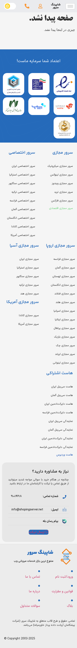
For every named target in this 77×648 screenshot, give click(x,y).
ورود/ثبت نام (64, 576)
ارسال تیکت (37, 532)
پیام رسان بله (50, 521)
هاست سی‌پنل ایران (62, 387)
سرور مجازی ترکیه (29, 285)
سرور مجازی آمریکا (28, 324)
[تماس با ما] (39, 571)
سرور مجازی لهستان (63, 276)
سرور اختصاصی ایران (23, 166)
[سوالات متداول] (39, 600)
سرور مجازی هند (29, 294)
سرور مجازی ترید (63, 192)
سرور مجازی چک (65, 346)
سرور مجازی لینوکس (61, 175)
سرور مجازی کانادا (29, 316)
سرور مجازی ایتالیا (65, 320)
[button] (40, 6)
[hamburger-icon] (70, 6)
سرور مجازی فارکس (62, 201)
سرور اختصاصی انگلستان (21, 218)
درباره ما (34, 591)
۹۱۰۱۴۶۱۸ (16, 496)
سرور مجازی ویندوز (62, 183)
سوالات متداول (30, 606)
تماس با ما (32, 576)
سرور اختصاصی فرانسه (22, 201)
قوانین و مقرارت (62, 591)
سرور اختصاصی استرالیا (22, 175)
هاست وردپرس (64, 455)
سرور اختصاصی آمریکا (23, 235)
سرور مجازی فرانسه (64, 259)
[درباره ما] (39, 586)
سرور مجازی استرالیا (28, 268)
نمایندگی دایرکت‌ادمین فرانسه (56, 447)
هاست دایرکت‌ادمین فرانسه (57, 413)
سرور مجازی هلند (65, 302)
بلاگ (70, 606)
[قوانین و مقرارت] (72, 586)
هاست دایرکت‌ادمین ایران (58, 404)
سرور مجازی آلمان (65, 268)
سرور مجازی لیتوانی (64, 363)
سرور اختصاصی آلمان (23, 209)
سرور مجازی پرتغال (64, 328)
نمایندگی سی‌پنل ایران (60, 421)
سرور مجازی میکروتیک (60, 166)
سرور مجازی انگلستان (63, 285)
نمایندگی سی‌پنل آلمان (60, 430)
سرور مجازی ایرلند (65, 354)
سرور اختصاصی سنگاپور (22, 183)
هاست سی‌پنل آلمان (62, 395)
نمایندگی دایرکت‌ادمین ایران (57, 439)
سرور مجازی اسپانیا (64, 311)
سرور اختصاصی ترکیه (23, 192)
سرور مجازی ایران (29, 259)
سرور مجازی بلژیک (64, 337)
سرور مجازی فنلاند (64, 294)
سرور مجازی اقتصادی (61, 208)
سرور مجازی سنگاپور (27, 276)
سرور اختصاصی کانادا (23, 227)
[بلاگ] (72, 600)
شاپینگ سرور (56, 6)
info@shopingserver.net (27, 509)
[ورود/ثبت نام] (72, 571)
